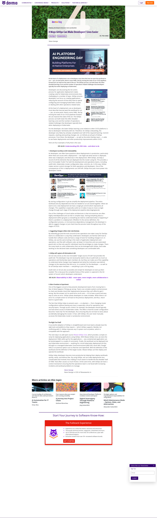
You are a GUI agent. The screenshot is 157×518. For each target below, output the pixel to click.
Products (54, 3)
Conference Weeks (41, 3)
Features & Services (79, 3)
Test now (150, 3)
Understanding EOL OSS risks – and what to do (82, 146)
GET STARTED (69, 441)
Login (141, 3)
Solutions (65, 3)
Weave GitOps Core (80, 335)
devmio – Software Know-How (11, 3)
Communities (26, 3)
